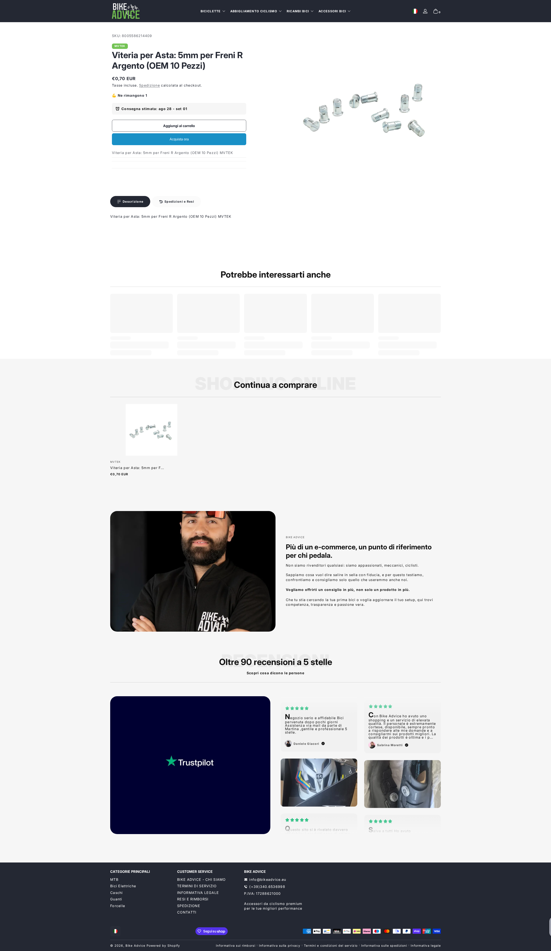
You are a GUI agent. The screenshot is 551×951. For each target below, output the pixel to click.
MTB (114, 879)
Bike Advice (135, 945)
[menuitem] (141, 879)
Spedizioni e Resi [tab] (179, 201)
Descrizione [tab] (133, 201)
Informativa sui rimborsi (235, 945)
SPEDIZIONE (188, 906)
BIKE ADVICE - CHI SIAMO (201, 879)
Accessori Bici (332, 11)
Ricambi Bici (298, 11)
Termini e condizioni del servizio (331, 945)
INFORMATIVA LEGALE (198, 892)
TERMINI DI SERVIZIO (197, 886)
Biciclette (211, 11)
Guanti (116, 899)
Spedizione (149, 85)
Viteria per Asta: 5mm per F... (137, 468)
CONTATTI (186, 912)
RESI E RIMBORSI (192, 899)
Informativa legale (426, 945)
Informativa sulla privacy (279, 945)
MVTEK (120, 46)
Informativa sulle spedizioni (384, 945)
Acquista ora (179, 139)
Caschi (116, 892)
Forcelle (117, 906)
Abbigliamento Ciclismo (253, 11)
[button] (415, 11)
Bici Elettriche (123, 886)
